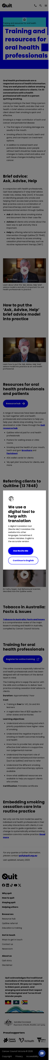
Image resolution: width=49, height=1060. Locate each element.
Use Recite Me (20, 550)
